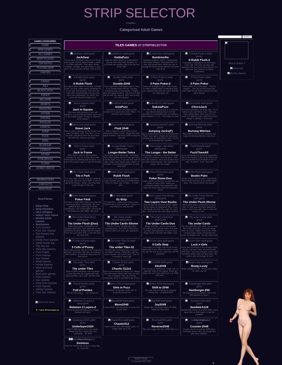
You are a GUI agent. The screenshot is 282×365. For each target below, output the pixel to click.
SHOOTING (45, 109)
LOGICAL (45, 127)
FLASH (45, 163)
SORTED (45, 72)
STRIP (45, 131)
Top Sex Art (42, 246)
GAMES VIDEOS (45, 168)
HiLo (45, 86)
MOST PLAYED (45, 59)
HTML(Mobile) (45, 159)
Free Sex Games (46, 230)
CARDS (45, 81)
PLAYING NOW (45, 68)
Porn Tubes (42, 252)
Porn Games (43, 255)
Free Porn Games (46, 283)
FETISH (45, 154)
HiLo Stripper (44, 212)
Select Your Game (47, 215)
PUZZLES (45, 122)
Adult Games (43, 261)
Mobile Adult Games (43, 220)
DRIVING (45, 118)
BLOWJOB (45, 145)
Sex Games (42, 258)
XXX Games (43, 227)
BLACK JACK (45, 90)
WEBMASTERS (45, 179)
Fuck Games (43, 286)
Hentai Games (44, 264)
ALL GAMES (45, 54)
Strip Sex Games (46, 249)
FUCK (45, 136)
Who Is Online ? (236, 63)
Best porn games (46, 273)
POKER (45, 95)
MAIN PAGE (45, 189)
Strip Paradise (44, 209)
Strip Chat (42, 205)
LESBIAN (45, 150)
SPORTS (45, 104)
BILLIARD (45, 99)
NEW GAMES (45, 49)
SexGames (42, 224)
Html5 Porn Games (47, 239)
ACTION (45, 113)
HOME (45, 45)
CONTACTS (45, 184)
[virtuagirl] (236, 68)
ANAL (45, 140)
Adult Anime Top (45, 242)
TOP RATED (45, 63)
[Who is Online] (236, 58)
